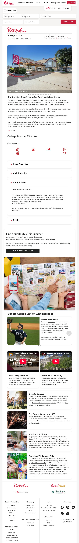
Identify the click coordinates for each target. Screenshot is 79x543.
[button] (10, 71)
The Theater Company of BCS (38, 416)
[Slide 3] (32, 94)
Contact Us (49, 505)
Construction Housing (12, 540)
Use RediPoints (11, 10)
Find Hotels (12, 518)
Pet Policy (11, 513)
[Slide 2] (30, 94)
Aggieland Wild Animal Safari (37, 463)
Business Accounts (12, 535)
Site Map (48, 520)
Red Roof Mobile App (49, 525)
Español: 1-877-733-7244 (48, 510)
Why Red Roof (12, 505)
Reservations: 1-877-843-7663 (48, 508)
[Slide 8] (40, 94)
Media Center (30, 508)
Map (69, 38)
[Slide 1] (28, 94)
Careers (30, 510)
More (13, 130)
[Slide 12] (46, 94)
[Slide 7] (38, 94)
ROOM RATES (68, 22)
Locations (38, 3)
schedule (57, 330)
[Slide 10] (43, 94)
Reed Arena (51, 322)
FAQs (48, 523)
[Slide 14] (50, 94)
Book (73, 3)
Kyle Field (64, 339)
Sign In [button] (66, 8)
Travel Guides (11, 515)
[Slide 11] (45, 94)
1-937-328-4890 (61, 38)
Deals (46, 3)
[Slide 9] (41, 94)
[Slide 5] (35, 94)
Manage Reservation (58, 3)
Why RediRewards (12, 508)
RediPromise (11, 510)
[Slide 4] (33, 94)
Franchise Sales (30, 505)
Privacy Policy (30, 525)
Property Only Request (12, 538)
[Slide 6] (37, 94)
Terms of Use (30, 523)
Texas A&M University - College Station (44, 403)
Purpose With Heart (30, 513)
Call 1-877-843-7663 (25, 3)
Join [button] (59, 8)
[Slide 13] (48, 94)
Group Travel (11, 533)
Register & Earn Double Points (23, 251)
